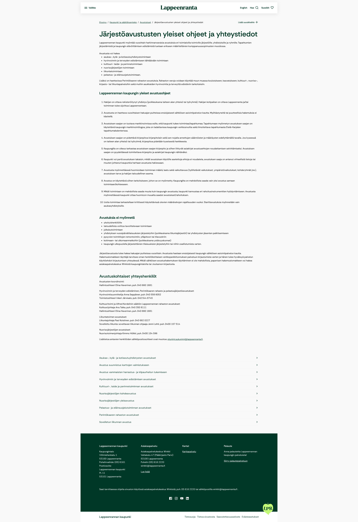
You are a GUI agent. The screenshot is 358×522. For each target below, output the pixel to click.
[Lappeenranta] (179, 7)
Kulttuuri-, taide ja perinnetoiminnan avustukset (126, 386)
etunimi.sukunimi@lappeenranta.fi (185, 339)
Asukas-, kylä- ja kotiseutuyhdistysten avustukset (127, 357)
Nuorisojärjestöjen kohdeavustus (117, 393)
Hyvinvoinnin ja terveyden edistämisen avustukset (127, 379)
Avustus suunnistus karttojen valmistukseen (124, 365)
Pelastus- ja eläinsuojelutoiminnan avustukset (125, 407)
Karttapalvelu (189, 451)
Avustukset (145, 22)
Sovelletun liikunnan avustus (115, 422)
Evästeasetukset (250, 516)
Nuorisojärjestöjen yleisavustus (116, 400)
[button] (254, 8)
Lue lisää (145, 471)
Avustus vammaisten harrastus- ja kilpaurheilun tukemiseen (133, 372)
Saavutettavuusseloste (228, 516)
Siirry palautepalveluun (236, 460)
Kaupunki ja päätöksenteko (123, 22)
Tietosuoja (190, 516)
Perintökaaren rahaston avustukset (119, 414)
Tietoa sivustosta (206, 516)
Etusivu (103, 22)
